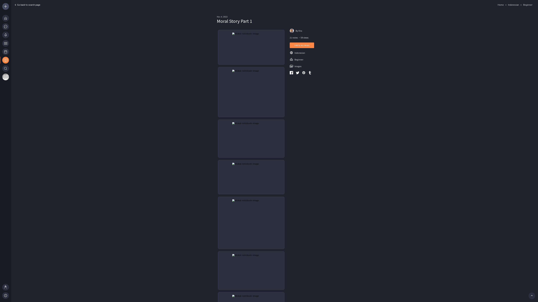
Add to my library (301, 45)
